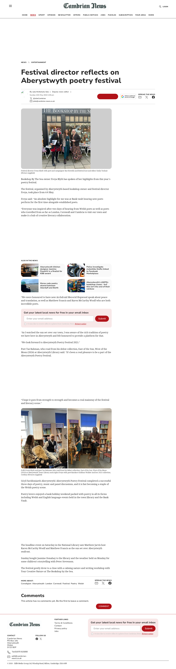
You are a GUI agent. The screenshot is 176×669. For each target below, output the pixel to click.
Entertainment (38, 62)
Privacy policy (60, 628)
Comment (104, 606)
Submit (102, 318)
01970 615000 (21, 652)
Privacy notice (80, 324)
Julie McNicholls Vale (40, 92)
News (23, 62)
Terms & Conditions (63, 623)
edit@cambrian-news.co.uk (19, 657)
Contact (57, 625)
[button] (10, 6)
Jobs (56, 631)
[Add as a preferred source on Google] (128, 96)
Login (165, 7)
